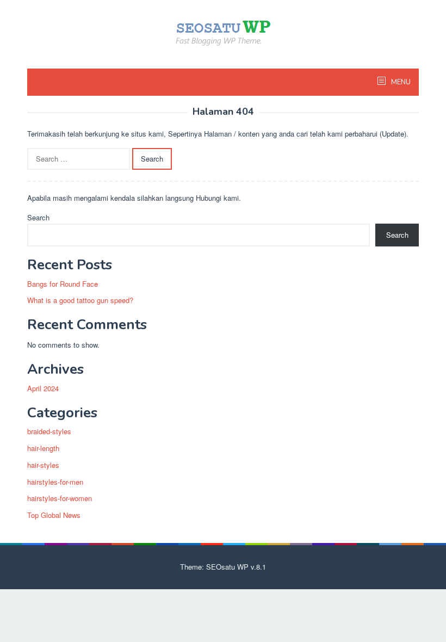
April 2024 (43, 388)
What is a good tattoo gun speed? (80, 300)
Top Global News (53, 515)
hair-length (43, 448)
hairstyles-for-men (55, 482)
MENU (400, 82)
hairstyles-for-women (59, 498)
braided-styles (49, 431)
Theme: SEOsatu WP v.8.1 (223, 566)
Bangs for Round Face (62, 284)
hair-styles (43, 465)
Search (38, 217)
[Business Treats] (223, 32)
